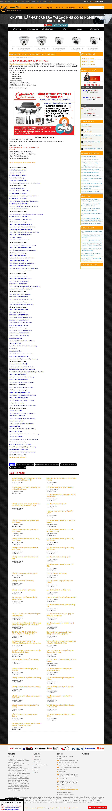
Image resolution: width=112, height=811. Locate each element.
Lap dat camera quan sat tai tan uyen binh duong (22, 162)
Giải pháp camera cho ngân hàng (91, 172)
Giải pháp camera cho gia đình (90, 166)
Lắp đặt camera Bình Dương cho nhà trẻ (92, 183)
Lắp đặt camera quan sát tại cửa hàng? (92, 191)
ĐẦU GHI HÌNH (17, 29)
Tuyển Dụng (71, 8)
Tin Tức (36, 770)
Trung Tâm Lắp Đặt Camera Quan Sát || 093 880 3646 (31, 808)
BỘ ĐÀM (64, 29)
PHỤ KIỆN (79, 29)
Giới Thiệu (7, 1)
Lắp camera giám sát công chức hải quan (92, 240)
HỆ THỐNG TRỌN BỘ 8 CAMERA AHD (92, 135)
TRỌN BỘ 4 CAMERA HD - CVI (91, 140)
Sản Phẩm (40, 8)
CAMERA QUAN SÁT (32, 29)
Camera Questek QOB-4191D (24, 49)
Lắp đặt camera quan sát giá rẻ (19, 64)
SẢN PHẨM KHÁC (94, 29)
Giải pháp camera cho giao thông (91, 169)
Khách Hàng (37, 759)
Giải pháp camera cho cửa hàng (90, 162)
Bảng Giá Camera (30, 1)
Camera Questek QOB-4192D (42, 49)
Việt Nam (93, 1)
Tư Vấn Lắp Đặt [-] (11, 800)
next (100, 39)
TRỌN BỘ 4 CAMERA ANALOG (91, 145)
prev (10, 39)
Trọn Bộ (49, 8)
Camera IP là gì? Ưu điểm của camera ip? (92, 217)
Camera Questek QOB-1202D (94, 49)
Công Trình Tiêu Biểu (41, 1)
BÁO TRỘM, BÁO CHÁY (48, 29)
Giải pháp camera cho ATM (89, 156)
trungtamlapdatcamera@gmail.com (69, 789)
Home (2, 1)
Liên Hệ (80, 8)
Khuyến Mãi (59, 8)
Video (50, 1)
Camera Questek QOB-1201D (77, 49)
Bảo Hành (21, 1)
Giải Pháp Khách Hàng (40, 764)
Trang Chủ (29, 8)
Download (15, 1)
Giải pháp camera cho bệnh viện (90, 159)
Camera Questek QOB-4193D (59, 49)
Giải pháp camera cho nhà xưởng (91, 175)
